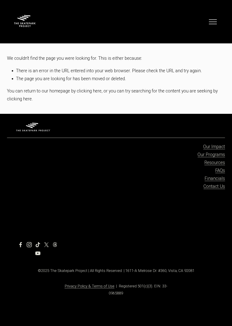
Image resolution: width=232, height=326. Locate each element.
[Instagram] (29, 244)
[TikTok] (38, 244)
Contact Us (214, 186)
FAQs (220, 170)
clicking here (89, 91)
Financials (215, 178)
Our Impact (214, 146)
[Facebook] (20, 244)
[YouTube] (38, 253)
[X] (46, 244)
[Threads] (55, 244)
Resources (214, 162)
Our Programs (211, 154)
